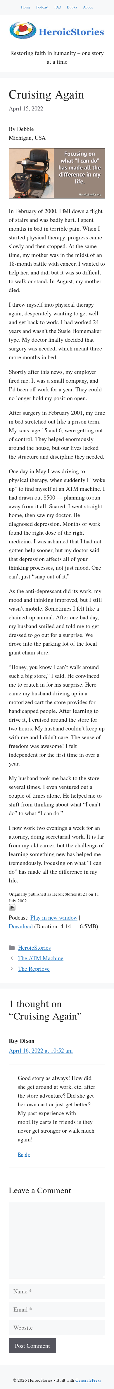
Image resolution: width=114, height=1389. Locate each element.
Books (72, 7)
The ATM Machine (40, 958)
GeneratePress (88, 1380)
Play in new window (53, 917)
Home (25, 7)
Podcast (42, 7)
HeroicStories (34, 947)
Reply (24, 1154)
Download (21, 926)
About (88, 7)
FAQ (57, 7)
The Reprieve (34, 968)
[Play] (12, 909)
